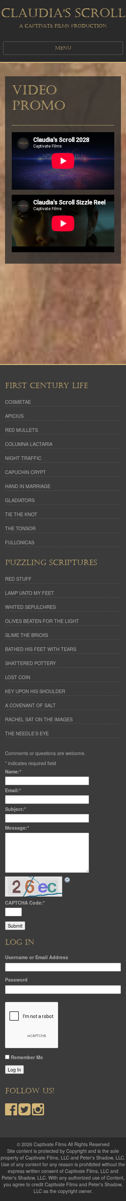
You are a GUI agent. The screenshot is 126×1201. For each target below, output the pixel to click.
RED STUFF (18, 578)
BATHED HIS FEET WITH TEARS (40, 649)
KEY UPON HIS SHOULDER (35, 691)
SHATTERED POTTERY (30, 663)
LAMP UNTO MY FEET (29, 592)
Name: (13, 771)
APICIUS (14, 415)
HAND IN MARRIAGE (27, 486)
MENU (63, 48)
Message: (17, 827)
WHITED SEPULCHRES (30, 607)
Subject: (15, 809)
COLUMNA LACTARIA (28, 444)
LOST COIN (17, 677)
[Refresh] (67, 879)
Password (16, 979)
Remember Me (27, 1057)
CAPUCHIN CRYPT (25, 472)
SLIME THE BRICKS (26, 635)
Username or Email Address (36, 957)
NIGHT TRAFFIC (23, 458)
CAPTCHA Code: (25, 902)
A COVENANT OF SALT (30, 705)
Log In (14, 1069)
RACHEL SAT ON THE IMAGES (39, 719)
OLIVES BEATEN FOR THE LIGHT (42, 621)
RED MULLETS (21, 430)
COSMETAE (18, 401)
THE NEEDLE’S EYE (27, 733)
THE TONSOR (20, 528)
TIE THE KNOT (21, 514)
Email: (13, 790)
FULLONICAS (19, 542)
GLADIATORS (20, 500)
